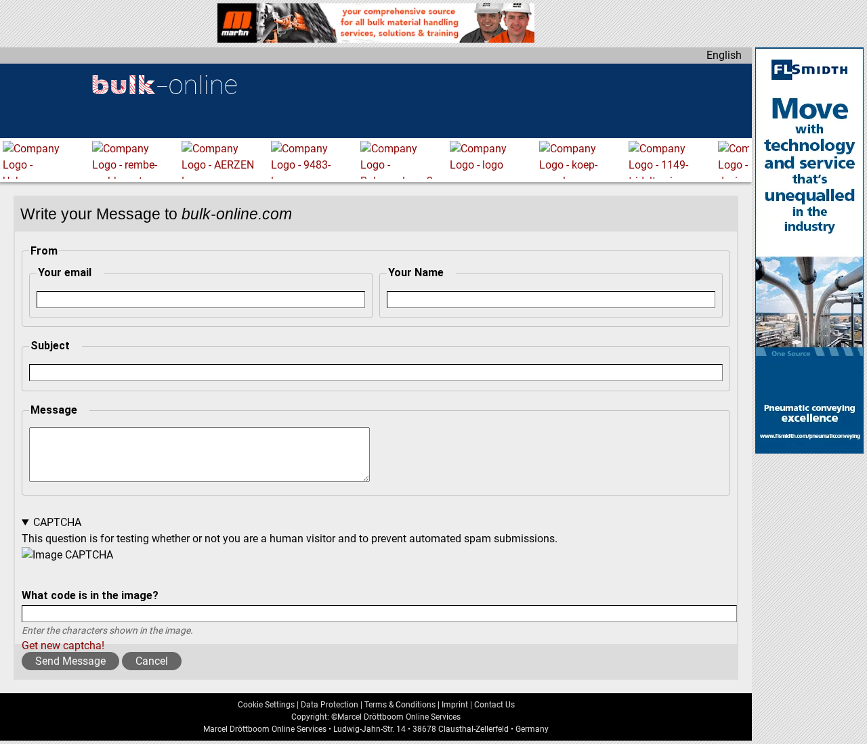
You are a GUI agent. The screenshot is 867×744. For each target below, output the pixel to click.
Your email (64, 272)
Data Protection (329, 704)
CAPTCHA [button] (57, 522)
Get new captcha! (63, 645)
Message (53, 409)
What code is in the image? (90, 595)
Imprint (455, 704)
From (44, 250)
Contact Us (494, 704)
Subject (50, 345)
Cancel (151, 661)
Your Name (416, 272)
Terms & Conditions (400, 704)
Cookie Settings (266, 704)
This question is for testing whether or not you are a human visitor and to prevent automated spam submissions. (289, 584)
